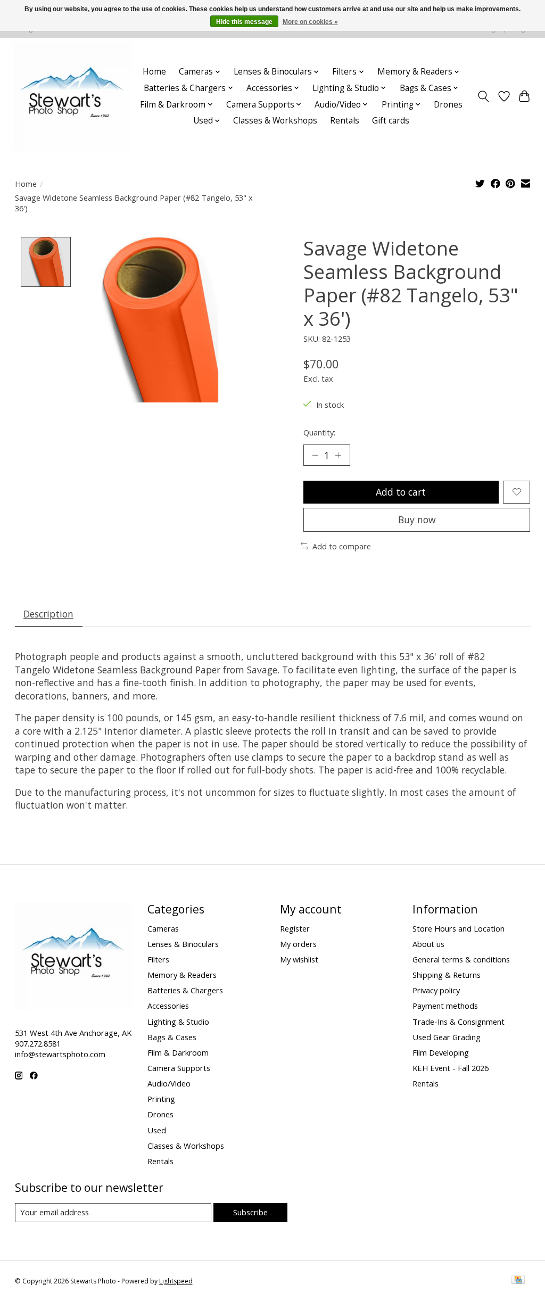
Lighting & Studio (178, 1021)
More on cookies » (310, 22)
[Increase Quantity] (338, 455)
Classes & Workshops (275, 120)
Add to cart (401, 491)
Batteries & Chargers (185, 990)
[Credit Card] (518, 1280)
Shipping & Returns (446, 974)
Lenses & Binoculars (183, 943)
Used (156, 1130)
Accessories (168, 1005)
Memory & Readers (182, 974)
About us (428, 943)
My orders (298, 943)
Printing (161, 1098)
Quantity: (319, 432)
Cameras (163, 928)
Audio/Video (169, 1083)
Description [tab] (48, 613)
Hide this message (244, 22)
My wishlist (299, 959)
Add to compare (341, 546)
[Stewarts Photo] (72, 96)
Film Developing (440, 1052)
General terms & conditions (461, 959)
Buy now (417, 519)
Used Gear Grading (446, 1037)
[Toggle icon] (483, 96)
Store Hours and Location (458, 928)
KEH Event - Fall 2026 (450, 1068)
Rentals (344, 120)
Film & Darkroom (178, 1052)
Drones (448, 104)
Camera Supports (178, 1068)
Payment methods (445, 1005)
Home (154, 71)
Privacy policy (436, 990)
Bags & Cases (171, 1037)
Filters (158, 959)
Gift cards (390, 120)
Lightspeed (176, 1281)
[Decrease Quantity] (315, 455)
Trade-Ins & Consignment (458, 1021)
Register (295, 928)
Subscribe (250, 1212)
